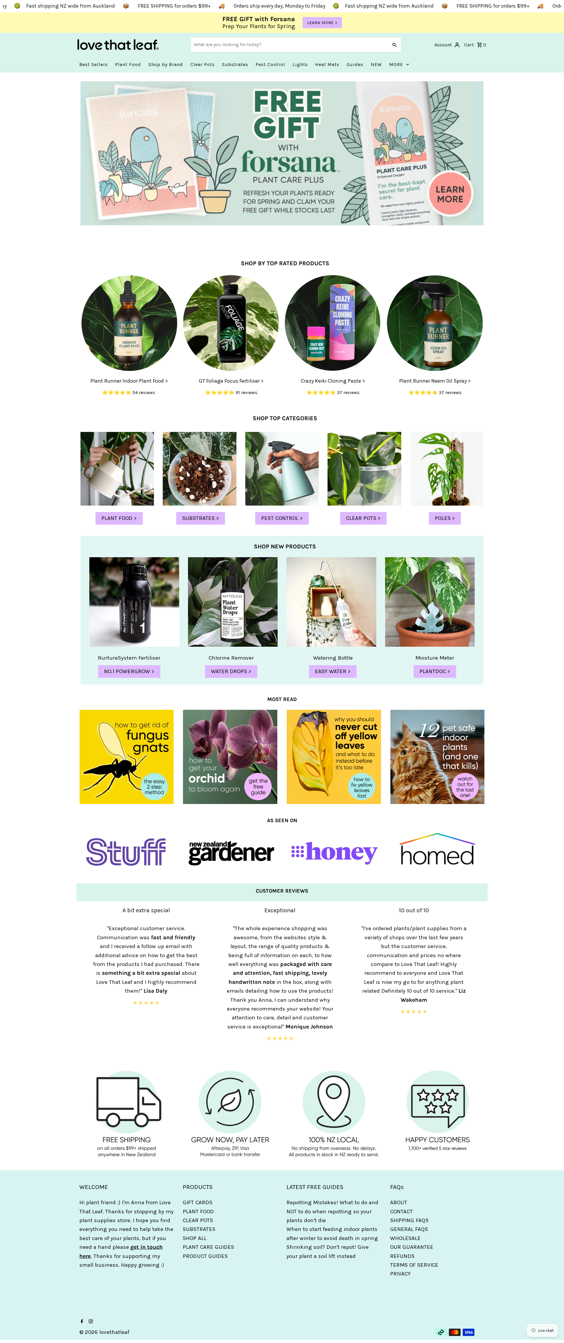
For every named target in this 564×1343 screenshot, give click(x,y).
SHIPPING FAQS (409, 1220)
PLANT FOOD (198, 1211)
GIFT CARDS (197, 1202)
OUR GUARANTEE (411, 1247)
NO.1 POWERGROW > (129, 671)
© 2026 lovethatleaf (104, 1332)
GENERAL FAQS (409, 1229)
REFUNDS (402, 1256)
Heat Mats (327, 64)
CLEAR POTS (198, 1220)
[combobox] (289, 44)
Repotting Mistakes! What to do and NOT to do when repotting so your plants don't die (332, 1211)
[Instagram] (90, 1322)
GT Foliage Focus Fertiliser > (231, 381)
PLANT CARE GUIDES (208, 1247)
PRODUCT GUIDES (205, 1256)
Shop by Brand (165, 64)
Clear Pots (202, 64)
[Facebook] (81, 1322)
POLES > (445, 518)
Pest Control (270, 64)
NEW (376, 64)
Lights (300, 64)
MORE (396, 64)
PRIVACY (400, 1274)
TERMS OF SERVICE (414, 1265)
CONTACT (401, 1211)
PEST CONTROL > (282, 518)
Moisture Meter (434, 658)
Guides (355, 64)
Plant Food (128, 64)
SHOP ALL (195, 1238)
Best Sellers (93, 64)
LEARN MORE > (322, 22)
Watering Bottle (333, 658)
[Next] (481, 984)
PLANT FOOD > (119, 518)
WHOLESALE (405, 1238)
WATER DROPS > (231, 671)
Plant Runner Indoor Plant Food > (129, 381)
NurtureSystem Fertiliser (129, 658)
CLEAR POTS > (363, 518)
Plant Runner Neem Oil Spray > (435, 381)
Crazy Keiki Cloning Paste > (333, 381)
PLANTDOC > (434, 671)
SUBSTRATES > (200, 518)
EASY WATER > (333, 671)
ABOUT (398, 1202)
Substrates (235, 64)
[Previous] (83, 984)
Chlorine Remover (231, 658)
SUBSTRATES (199, 1229)
